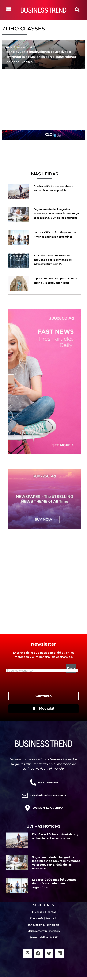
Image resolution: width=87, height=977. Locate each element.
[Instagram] (27, 953)
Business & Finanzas (43, 912)
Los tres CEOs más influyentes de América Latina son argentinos (54, 883)
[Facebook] (38, 953)
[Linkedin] (59, 953)
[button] (77, 9)
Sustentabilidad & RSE (44, 937)
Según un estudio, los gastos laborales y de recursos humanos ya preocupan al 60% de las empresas (56, 213)
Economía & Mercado (43, 918)
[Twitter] (49, 953)
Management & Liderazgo (43, 931)
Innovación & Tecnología (43, 924)
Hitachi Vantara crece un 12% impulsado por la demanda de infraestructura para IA (53, 259)
